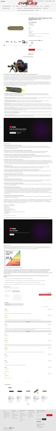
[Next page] (29, 381)
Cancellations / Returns (7, 413)
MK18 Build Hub (19, 8)
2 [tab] (5, 45)
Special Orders (30, 414)
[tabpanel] (7, 41)
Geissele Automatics (24, 6)
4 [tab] (8, 45)
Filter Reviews (6, 302)
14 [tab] (22, 45)
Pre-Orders (30, 413)
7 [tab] (12, 45)
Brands (37, 10)
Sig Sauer (21, 417)
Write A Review (48, 294)
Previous (4, 42)
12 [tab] (19, 45)
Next (27, 42)
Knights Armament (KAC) (6, 6)
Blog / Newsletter (30, 416)
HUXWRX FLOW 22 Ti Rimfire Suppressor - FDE (28, 398)
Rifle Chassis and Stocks (34, 6)
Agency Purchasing (6, 415)
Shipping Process (6, 412)
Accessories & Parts (6, 8)
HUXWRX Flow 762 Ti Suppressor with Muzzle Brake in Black (11, 398)
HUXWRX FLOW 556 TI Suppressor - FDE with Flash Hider (36, 398)
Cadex (21, 416)
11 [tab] (18, 45)
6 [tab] (11, 45)
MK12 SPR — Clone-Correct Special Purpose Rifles (26, 10)
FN (20, 418)
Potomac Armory (22, 420)
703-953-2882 (40, 427)
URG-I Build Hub (45, 8)
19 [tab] (16, 46)
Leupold (21, 419)
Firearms (17, 6)
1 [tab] (4, 45)
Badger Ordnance (22, 415)
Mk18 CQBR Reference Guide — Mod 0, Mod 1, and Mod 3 (33, 8)
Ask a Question (42, 294)
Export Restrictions (6, 414)
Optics (42, 6)
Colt (20, 412)
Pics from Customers (7, 416)
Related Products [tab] (8, 384)
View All (21, 421)
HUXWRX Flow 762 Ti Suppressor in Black (19, 398)
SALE (13, 6)
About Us (5, 417)
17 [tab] (26, 45)
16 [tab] (25, 45)
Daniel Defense (22, 413)
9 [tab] (15, 45)
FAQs (29, 417)
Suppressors (47, 6)
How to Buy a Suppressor (32, 412)
